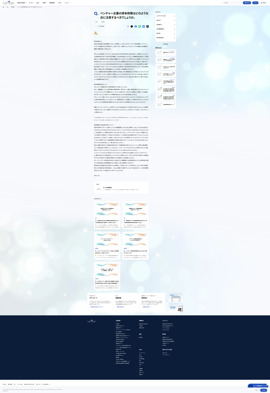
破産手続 (141, 337)
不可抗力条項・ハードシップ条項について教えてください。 (168, 74)
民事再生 (141, 370)
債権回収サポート (119, 343)
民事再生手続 (141, 327)
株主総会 (173, 87)
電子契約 (141, 356)
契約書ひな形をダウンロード (97, 307)
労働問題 (141, 368)
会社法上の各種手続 (119, 359)
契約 (96, 218)
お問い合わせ (246, 2)
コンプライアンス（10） (161, 16)
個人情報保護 (141, 358)
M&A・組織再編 (119, 331)
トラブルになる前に (165, 327)
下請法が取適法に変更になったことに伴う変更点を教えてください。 (168, 82)
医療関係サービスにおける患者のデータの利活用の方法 (169, 60)
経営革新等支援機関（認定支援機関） (122, 363)
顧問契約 (117, 357)
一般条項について (165, 343)
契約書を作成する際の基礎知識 (168, 341)
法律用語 (164, 345)
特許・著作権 (141, 362)
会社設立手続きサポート (120, 325)
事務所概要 (51, 3)
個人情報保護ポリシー (47, 384)
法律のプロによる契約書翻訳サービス (123, 361)
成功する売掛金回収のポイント (168, 325)
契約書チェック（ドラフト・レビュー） (122, 337)
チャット (255, 2)
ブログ (59, 3)
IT (174, 65)
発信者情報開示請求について (168, 104)
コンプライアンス (172, 51)
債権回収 (141, 374)
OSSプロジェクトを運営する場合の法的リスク (169, 67)
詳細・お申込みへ (120, 307)
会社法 (96, 21)
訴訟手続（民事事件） (119, 341)
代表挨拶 (4, 384)
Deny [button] (256, 390)
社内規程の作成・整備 (120, 339)
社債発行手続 (118, 349)
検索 (224, 3)
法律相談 (117, 323)
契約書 (174, 72)
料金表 (44, 3)
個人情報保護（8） (160, 29)
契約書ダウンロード (166, 337)
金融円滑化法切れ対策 (143, 323)
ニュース (66, 3)
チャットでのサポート (166, 354)
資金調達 (103, 21)
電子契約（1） (159, 24)
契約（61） (159, 33)
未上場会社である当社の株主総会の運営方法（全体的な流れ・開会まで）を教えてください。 (169, 98)
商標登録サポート (119, 327)
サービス (31, 3)
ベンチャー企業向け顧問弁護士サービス (123, 347)
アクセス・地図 (19, 384)
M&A (140, 354)
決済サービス (141, 372)
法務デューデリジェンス (120, 351)
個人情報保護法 (172, 58)
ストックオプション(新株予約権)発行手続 (123, 345)
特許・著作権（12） (160, 37)
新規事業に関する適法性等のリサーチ (123, 335)
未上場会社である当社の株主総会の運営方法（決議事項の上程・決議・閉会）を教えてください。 (169, 90)
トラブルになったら (165, 329)
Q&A (37, 3)
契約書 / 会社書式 (21, 3)
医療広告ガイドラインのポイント (169, 53)
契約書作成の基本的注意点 (167, 339)
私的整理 (141, 325)
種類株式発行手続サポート (121, 333)
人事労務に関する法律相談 (121, 353)
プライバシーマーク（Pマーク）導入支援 (123, 329)
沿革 (14, 384)
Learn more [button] (5, 390)
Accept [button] (263, 390)
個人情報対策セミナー (120, 355)
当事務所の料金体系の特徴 (167, 323)
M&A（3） (159, 20)
